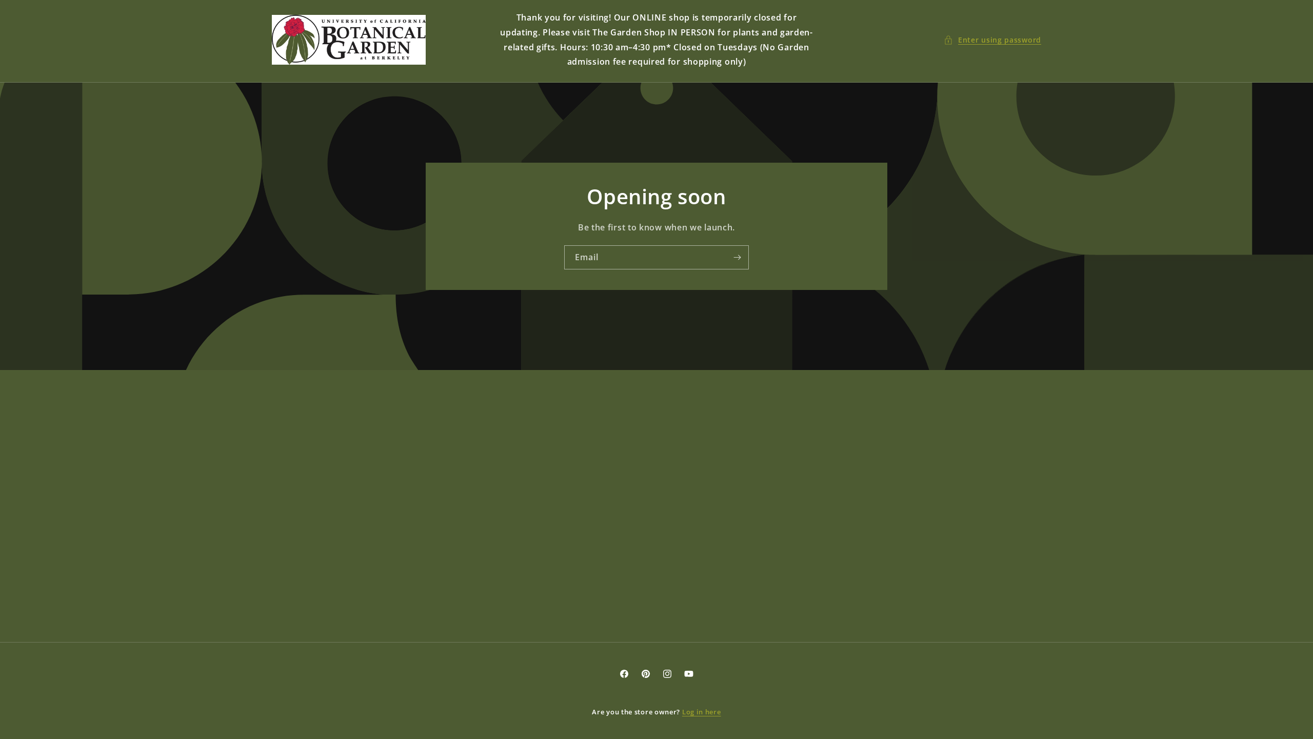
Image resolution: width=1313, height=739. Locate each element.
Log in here (701, 711)
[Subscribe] (737, 257)
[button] (992, 39)
